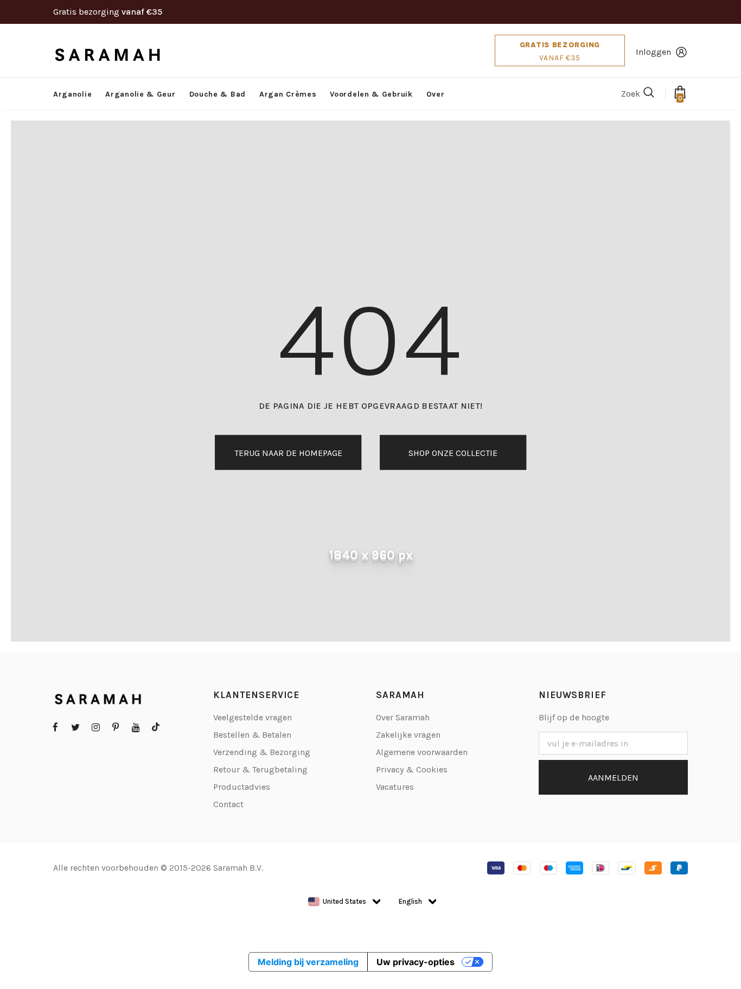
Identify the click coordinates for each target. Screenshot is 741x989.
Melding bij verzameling (308, 961)
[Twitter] (75, 727)
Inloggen (653, 52)
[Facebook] (55, 727)
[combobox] (337, 901)
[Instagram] (95, 727)
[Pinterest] (115, 727)
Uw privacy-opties (415, 961)
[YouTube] (135, 727)
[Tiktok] (155, 727)
